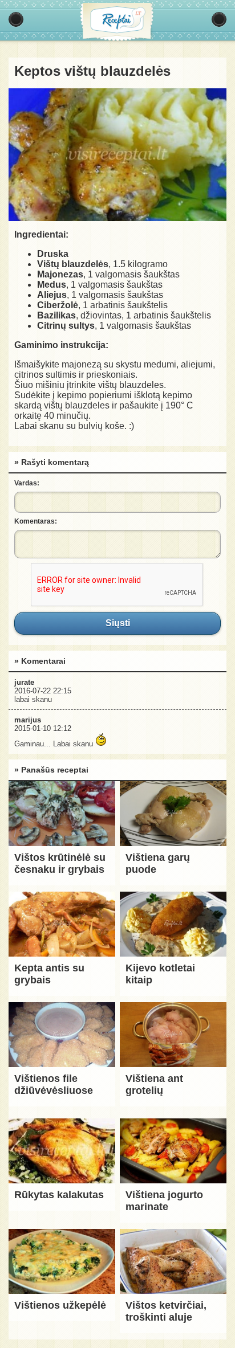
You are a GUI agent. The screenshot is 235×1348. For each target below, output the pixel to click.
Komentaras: (35, 521)
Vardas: (26, 483)
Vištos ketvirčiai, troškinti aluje (165, 1311)
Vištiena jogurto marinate (164, 1200)
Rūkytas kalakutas (59, 1194)
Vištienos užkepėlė (60, 1305)
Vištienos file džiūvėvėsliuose (53, 1084)
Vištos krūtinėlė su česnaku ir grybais (60, 863)
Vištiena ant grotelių (154, 1084)
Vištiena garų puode (157, 863)
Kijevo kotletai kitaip (160, 974)
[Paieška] (219, 19)
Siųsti (117, 623)
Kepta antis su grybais (49, 974)
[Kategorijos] (16, 19)
